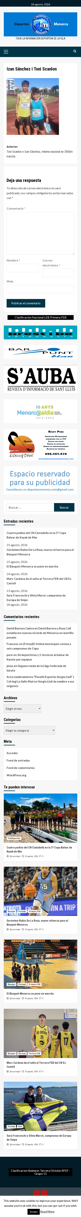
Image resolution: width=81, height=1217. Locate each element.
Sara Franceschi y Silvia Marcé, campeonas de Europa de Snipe (36, 598)
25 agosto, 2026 (31, 856)
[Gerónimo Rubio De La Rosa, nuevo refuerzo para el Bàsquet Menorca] (40, 891)
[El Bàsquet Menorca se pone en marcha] (40, 964)
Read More (47, 1211)
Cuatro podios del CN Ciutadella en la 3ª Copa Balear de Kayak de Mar (36, 535)
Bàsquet (11, 911)
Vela (20, 1126)
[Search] (75, 51)
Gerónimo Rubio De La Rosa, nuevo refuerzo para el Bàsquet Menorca (40, 552)
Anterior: (40, 151)
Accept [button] (33, 1211)
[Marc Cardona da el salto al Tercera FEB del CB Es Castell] (40, 1033)
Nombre (13, 260)
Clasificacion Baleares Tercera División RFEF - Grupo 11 (40, 1172)
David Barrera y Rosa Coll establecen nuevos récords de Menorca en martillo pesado (40, 633)
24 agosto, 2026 (31, 998)
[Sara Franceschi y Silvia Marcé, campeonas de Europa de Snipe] (40, 1106)
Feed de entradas (18, 760)
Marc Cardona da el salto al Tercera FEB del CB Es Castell (39, 581)
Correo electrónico (51, 262)
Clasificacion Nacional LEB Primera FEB (40, 317)
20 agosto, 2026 (31, 1144)
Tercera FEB (34, 1053)
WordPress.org (16, 775)
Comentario (16, 208)
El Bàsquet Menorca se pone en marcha (32, 566)
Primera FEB (34, 911)
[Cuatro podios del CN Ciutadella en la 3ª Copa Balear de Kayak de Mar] (40, 818)
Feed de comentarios (20, 767)
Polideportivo (14, 838)
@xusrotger (15, 856)
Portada (22, 911)
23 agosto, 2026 (31, 1071)
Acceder (12, 753)
